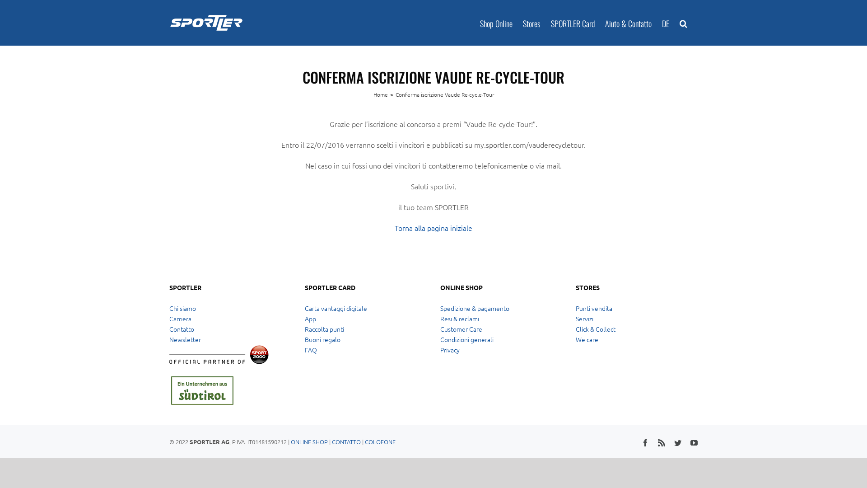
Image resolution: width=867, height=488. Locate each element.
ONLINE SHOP (309, 441)
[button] (683, 22)
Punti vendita (594, 308)
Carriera (180, 318)
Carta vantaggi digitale (336, 308)
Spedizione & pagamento (474, 308)
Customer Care (461, 328)
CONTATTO (346, 441)
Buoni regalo (322, 339)
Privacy (450, 349)
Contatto (181, 328)
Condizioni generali (467, 339)
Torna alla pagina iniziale (433, 228)
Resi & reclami (459, 318)
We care (587, 339)
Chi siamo (182, 308)
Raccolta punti (324, 328)
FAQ (311, 349)
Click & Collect (595, 328)
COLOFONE (380, 441)
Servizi (584, 318)
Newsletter (185, 339)
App (310, 318)
